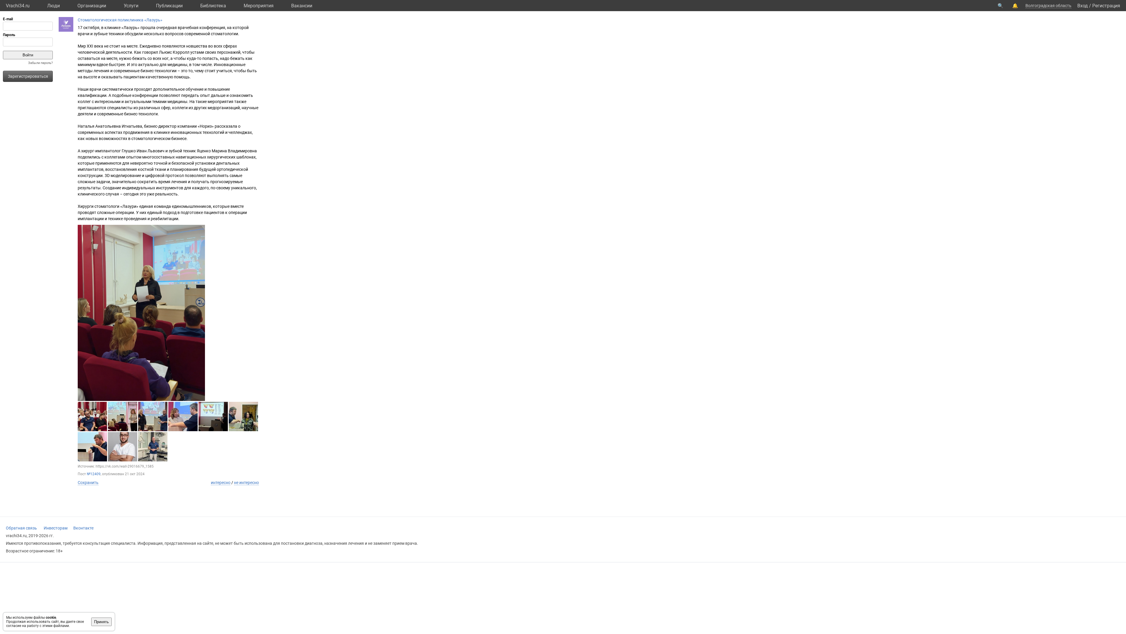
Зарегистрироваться (28, 76)
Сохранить (88, 482)
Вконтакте (83, 528)
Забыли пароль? (40, 63)
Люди (53, 6)
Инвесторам (55, 528)
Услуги (131, 6)
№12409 (94, 474)
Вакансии (301, 6)
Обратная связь (21, 528)
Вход (1082, 6)
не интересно (246, 482)
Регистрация (1106, 6)
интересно (220, 482)
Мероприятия (259, 6)
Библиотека (213, 6)
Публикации (169, 6)
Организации (91, 6)
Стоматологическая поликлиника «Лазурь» (120, 20)
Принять (101, 622)
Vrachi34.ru (18, 6)
